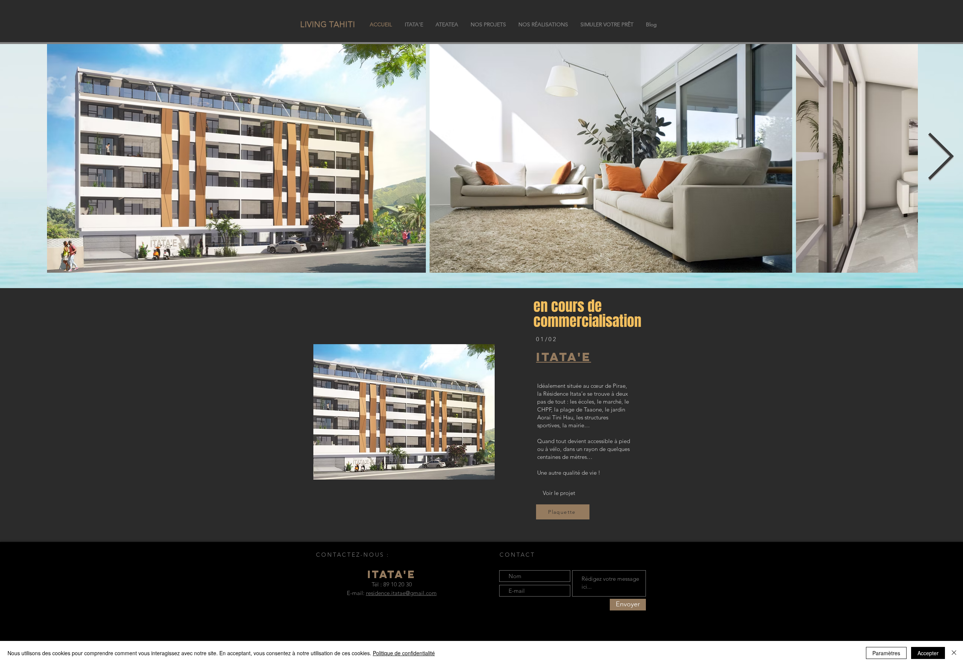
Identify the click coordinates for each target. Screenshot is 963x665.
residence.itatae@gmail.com (401, 593)
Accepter (928, 653)
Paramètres (886, 653)
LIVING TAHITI (327, 24)
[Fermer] (953, 653)
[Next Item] (940, 158)
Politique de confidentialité (404, 653)
